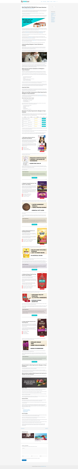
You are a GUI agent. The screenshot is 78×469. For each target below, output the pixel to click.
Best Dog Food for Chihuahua (26, 409)
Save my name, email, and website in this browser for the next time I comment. (31, 458)
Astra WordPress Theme (43, 466)
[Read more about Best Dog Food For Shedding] (28, 435)
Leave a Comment (24, 8)
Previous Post (22, 428)
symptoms (34, 40)
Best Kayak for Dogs (38, 440)
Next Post (46, 428)
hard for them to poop (30, 37)
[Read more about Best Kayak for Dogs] (41, 436)
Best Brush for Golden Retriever (26, 410)
